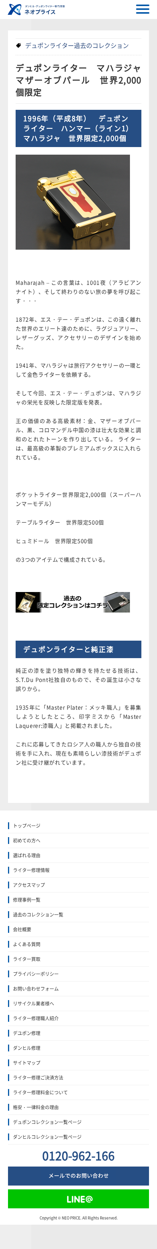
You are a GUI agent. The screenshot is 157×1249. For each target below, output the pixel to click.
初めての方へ (26, 840)
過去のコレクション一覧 (38, 914)
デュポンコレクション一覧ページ (47, 1122)
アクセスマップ (29, 885)
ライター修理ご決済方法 (38, 1077)
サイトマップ (26, 1062)
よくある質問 (26, 944)
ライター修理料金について (40, 1092)
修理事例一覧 (26, 899)
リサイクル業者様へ (33, 1003)
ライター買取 (26, 959)
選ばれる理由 (26, 855)
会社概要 (22, 929)
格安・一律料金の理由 (36, 1107)
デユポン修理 (26, 1033)
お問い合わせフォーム (36, 988)
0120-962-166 (78, 1155)
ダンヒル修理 (26, 1048)
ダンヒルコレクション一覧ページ (47, 1136)
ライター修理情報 (31, 870)
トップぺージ (26, 825)
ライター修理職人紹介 (36, 1018)
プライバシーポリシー (36, 973)
